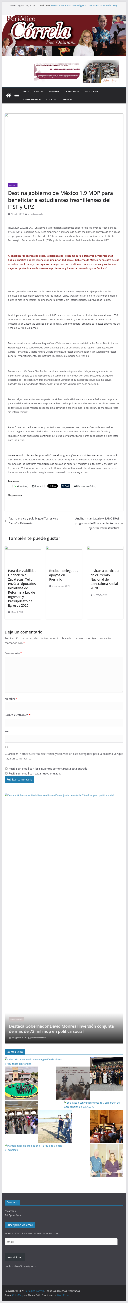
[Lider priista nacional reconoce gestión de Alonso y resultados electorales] (34, 1061)
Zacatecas (10, 1211)
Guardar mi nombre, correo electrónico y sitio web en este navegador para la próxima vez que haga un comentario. (64, 756)
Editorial (55, 91)
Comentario (13, 653)
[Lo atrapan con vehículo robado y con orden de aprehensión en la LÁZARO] (93, 1105)
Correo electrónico (17, 715)
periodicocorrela (35, 214)
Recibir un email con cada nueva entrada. (35, 773)
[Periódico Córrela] (9, 95)
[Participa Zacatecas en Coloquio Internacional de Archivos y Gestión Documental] (73, 1083)
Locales (51, 99)
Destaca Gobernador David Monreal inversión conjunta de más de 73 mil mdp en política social (83, 7)
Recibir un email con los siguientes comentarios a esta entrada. (48, 768)
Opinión (67, 99)
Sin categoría (16, 1019)
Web (7, 731)
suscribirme (14, 1257)
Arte (26, 91)
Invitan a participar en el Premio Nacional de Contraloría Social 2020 (105, 579)
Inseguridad (92, 91)
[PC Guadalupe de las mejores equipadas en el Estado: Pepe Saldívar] (21, 1083)
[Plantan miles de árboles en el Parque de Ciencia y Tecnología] (34, 1148)
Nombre (11, 699)
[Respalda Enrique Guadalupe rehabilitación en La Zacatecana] (55, 1126)
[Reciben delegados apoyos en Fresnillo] (64, 548)
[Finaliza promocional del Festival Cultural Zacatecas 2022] (106, 1126)
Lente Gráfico (32, 99)
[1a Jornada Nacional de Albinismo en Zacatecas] (106, 1160)
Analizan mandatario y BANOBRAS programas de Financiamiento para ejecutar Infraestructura (97, 523)
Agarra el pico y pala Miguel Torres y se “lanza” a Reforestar (33, 521)
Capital (39, 91)
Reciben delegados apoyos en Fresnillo (63, 575)
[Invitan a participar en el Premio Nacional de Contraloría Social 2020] (105, 548)
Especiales (72, 91)
